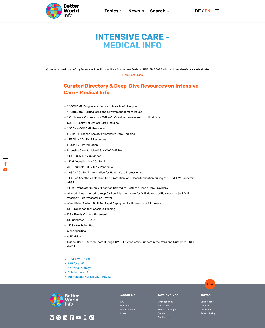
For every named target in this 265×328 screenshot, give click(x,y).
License (205, 305)
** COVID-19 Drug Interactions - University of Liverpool (102, 106)
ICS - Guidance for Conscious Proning (91, 209)
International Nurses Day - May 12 (89, 276)
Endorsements (127, 309)
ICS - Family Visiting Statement (87, 214)
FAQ (122, 301)
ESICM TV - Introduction (82, 145)
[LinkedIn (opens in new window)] (65, 317)
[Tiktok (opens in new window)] (91, 317)
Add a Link (163, 305)
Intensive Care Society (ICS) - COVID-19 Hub (95, 150)
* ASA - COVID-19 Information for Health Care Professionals (105, 172)
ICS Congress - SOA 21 (81, 220)
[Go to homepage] (62, 11)
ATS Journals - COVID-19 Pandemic (90, 167)
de (198, 11)
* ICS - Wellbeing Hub (80, 225)
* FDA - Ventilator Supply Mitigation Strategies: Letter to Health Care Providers (117, 188)
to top (210, 284)
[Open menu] (217, 11)
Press (123, 313)
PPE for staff (76, 263)
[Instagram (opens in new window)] (85, 317)
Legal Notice (207, 301)
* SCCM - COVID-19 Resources (86, 128)
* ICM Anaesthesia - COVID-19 (86, 161)
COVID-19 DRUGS (79, 259)
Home (53, 69)
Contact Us (163, 317)
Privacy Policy (208, 313)
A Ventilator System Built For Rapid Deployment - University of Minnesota (114, 203)
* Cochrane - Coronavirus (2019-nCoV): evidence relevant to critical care (113, 117)
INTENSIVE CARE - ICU (155, 69)
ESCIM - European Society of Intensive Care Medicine (101, 134)
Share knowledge (167, 309)
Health (64, 69)
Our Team (125, 305)
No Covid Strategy (79, 268)
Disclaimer (206, 309)
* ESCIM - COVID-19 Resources (86, 139)
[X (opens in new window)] (58, 317)
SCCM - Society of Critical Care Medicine (93, 122)
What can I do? (165, 301)
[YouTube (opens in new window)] (78, 317)
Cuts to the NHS (78, 272)
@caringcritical (77, 231)
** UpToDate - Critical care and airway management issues (104, 111)
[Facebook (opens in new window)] (72, 317)
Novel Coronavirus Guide (124, 69)
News (134, 11)
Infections (100, 69)
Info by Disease (81, 69)
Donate (161, 313)
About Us (127, 295)
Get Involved (168, 295)
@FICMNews (75, 236)
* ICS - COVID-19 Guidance (84, 156)
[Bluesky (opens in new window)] (52, 317)
